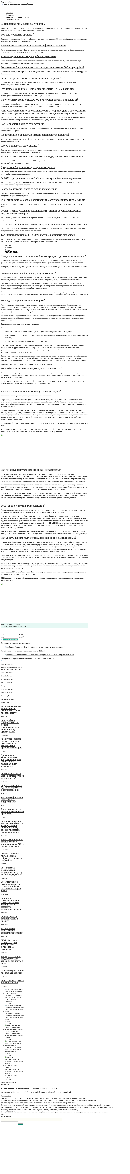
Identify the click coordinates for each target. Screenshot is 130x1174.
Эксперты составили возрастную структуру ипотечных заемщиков (42, 156)
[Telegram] (11, 252)
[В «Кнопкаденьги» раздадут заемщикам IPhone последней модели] (14, 1029)
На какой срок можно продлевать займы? (12, 971)
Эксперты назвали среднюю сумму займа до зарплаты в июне (12, 959)
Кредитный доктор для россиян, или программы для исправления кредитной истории (11, 743)
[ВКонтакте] (6, 252)
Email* (21, 637)
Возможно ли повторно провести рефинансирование (33, 45)
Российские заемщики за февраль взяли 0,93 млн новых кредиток (14, 997)
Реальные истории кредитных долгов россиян (29, 189)
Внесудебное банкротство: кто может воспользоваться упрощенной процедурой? (10, 726)
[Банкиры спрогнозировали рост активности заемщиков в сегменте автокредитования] (14, 1065)
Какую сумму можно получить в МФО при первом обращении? (39, 99)
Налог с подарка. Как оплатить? (20, 145)
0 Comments (9, 1003)
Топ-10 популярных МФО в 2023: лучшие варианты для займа (38, 235)
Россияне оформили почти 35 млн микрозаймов (12, 799)
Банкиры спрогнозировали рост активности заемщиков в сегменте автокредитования (11, 903)
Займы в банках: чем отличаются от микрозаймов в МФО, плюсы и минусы (12, 842)
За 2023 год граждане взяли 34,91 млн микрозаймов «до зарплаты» (41, 178)
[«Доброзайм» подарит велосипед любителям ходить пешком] (14, 1045)
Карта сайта (6, 1096)
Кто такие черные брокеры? (17, 34)
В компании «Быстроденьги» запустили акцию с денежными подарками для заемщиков (11, 760)
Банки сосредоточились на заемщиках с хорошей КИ (33, 78)
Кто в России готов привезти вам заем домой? (20, 651)
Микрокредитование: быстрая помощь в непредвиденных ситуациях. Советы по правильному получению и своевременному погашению (43, 112)
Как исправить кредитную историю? (23, 124)
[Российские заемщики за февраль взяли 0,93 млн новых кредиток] (14, 993)
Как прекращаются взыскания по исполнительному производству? (11, 709)
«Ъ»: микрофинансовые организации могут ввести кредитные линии (43, 199)
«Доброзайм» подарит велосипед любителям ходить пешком (13, 1049)
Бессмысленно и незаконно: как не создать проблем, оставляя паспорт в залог (11, 886)
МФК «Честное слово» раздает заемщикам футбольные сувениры (9, 944)
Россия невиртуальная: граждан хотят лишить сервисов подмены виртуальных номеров (41, 212)
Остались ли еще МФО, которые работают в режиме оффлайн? (11, 857)
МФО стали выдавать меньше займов (12, 981)
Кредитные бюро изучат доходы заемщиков (28, 167)
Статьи (7, 250)
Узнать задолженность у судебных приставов (28, 56)
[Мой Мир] (14, 252)
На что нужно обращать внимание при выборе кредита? (35, 134)
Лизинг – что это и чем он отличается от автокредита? (12, 775)
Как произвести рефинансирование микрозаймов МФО (24, 658)
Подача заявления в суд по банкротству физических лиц (11, 787)
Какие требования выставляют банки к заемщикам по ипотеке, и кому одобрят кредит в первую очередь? (12, 826)
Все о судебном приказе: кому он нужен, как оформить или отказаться (44, 224)
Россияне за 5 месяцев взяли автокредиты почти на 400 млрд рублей (42, 67)
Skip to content (6, 2)
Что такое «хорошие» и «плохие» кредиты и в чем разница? (37, 88)
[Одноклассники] (8, 252)
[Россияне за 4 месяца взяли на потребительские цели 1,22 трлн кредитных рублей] (14, 1011)
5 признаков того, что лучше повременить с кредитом (12, 811)
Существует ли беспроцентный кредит (9, 918)
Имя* (21, 635)
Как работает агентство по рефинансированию (12, 930)
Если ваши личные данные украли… (23, 23)
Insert (20, 1124)
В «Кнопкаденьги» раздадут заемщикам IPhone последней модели (14, 1033)
